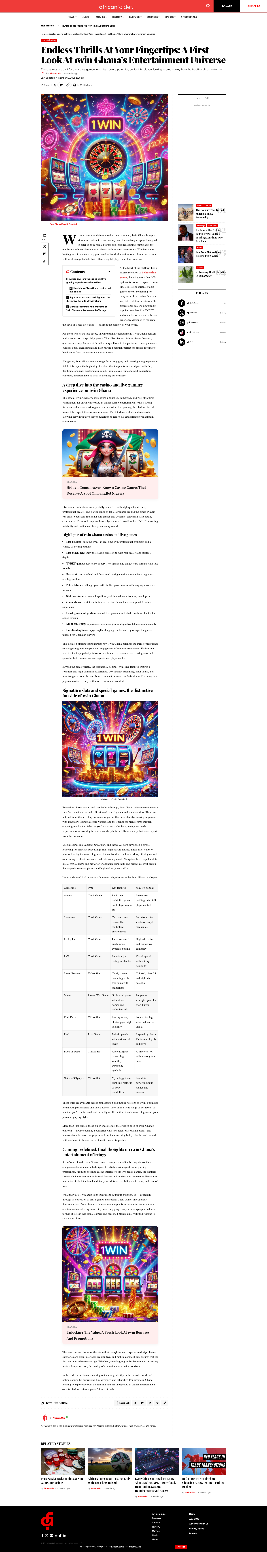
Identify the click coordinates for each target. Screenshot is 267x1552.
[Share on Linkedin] (150, 1403)
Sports (52, 33)
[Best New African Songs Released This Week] (185, 254)
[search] (208, 6)
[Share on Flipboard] (61, 85)
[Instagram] (202, 322)
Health (200, 267)
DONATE (227, 6)
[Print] (74, 85)
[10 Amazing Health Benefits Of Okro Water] (185, 274)
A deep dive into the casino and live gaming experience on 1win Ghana (86, 280)
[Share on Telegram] (157, 1403)
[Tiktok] (202, 332)
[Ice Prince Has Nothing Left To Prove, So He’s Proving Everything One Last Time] (185, 232)
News (199, 205)
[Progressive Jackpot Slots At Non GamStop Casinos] (63, 1461)
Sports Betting (63, 33)
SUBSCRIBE (254, 6)
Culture (208, 205)
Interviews (212, 225)
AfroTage (201, 225)
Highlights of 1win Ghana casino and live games (90, 290)
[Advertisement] (133, 1548)
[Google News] (51, 1535)
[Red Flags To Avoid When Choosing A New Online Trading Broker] (204, 1461)
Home (44, 33)
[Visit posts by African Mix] (43, 73)
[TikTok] (60, 1535)
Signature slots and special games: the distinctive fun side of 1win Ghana (88, 299)
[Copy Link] (68, 85)
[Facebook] (202, 303)
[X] (202, 313)
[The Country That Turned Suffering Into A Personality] (185, 212)
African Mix (55, 73)
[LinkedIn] (202, 342)
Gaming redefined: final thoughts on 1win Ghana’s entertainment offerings (86, 308)
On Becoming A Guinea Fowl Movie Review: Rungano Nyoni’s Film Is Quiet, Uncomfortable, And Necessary (123, 25)
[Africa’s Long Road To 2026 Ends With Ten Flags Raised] (110, 1461)
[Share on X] (54, 85)
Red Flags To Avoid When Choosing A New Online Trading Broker (203, 1483)
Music (199, 247)
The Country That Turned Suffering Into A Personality (210, 213)
